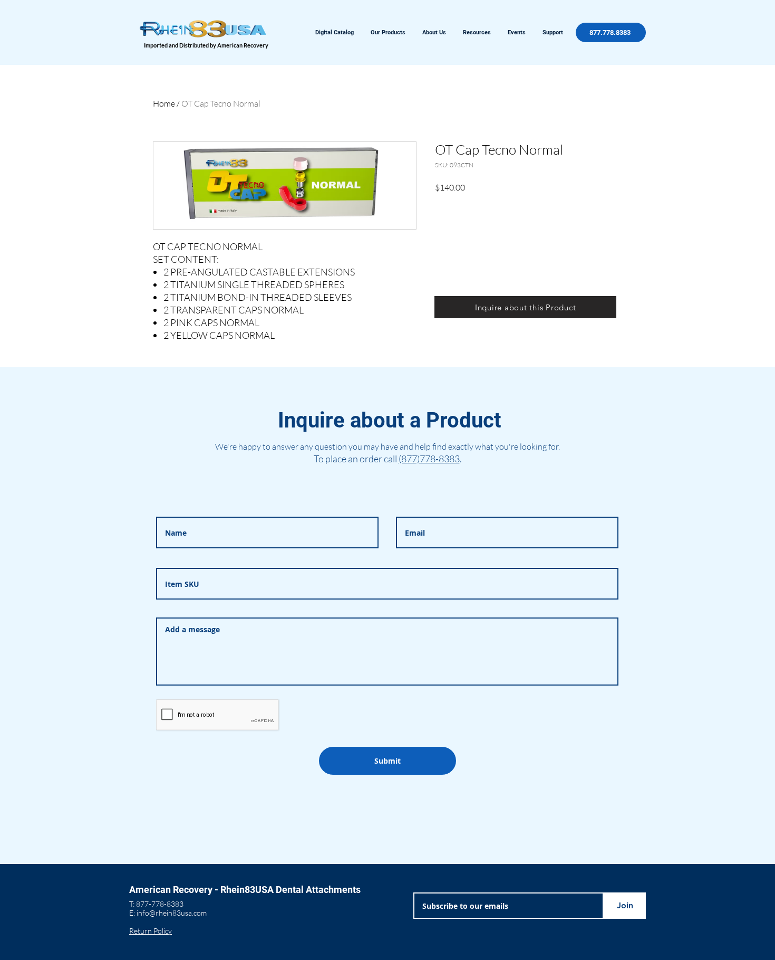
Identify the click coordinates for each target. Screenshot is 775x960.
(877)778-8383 (429, 458)
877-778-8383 (159, 903)
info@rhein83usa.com (172, 912)
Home (164, 103)
